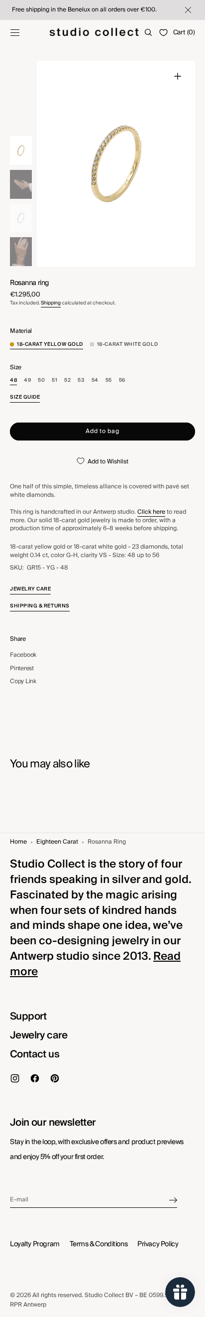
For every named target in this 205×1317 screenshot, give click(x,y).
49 (27, 380)
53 (81, 380)
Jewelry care (39, 1035)
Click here (151, 512)
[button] (15, 32)
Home (18, 842)
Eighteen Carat (57, 842)
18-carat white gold (127, 344)
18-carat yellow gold (50, 344)
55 (108, 380)
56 (122, 380)
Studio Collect (104, 1295)
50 (41, 380)
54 (95, 380)
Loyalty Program (35, 1244)
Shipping (51, 302)
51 (54, 380)
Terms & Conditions (98, 1244)
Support (28, 1016)
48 (13, 380)
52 (67, 380)
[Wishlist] (163, 32)
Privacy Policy (157, 1244)
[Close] (187, 10)
